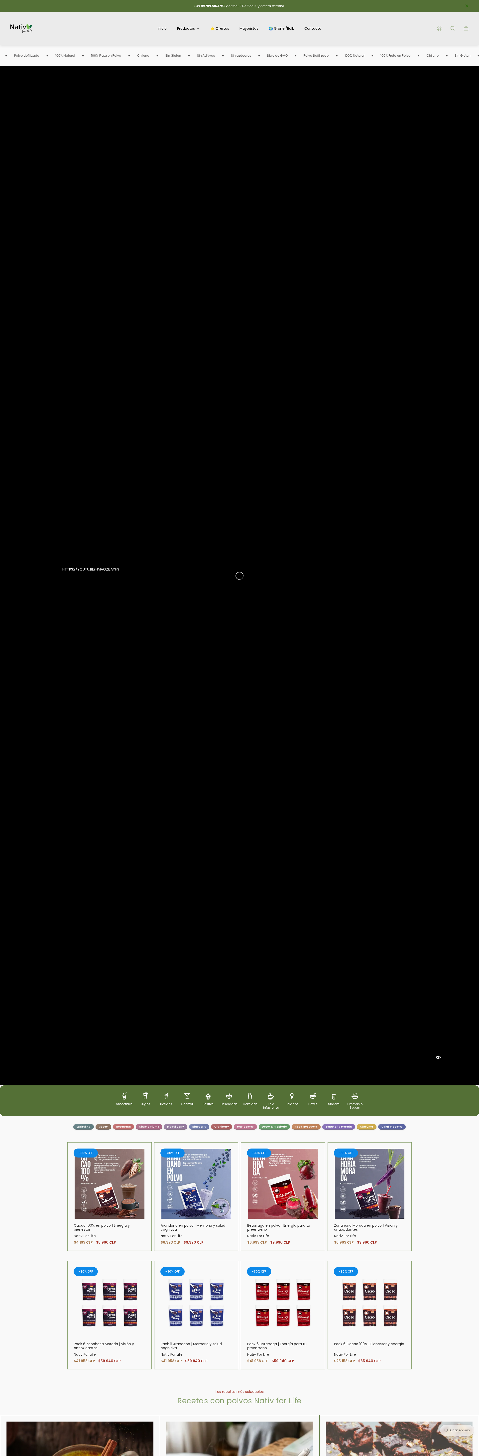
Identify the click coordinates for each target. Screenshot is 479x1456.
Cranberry (221, 1127)
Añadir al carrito (109, 1183)
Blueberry (199, 1127)
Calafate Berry (392, 1127)
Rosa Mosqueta (306, 1127)
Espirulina (84, 1127)
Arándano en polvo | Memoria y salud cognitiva (193, 1227)
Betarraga (123, 1127)
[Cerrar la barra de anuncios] (466, 6)
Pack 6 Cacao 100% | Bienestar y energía (369, 1344)
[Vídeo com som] (438, 1057)
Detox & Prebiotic (274, 1127)
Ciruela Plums (149, 1127)
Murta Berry (245, 1127)
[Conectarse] (439, 28)
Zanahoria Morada (339, 1127)
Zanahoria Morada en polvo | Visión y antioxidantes (366, 1227)
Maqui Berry (175, 1127)
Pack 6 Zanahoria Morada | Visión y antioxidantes (104, 1346)
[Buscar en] (452, 28)
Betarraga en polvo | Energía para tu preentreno (278, 1227)
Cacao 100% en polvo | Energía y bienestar (102, 1227)
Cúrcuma (366, 1127)
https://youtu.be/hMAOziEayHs (90, 569)
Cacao (103, 1127)
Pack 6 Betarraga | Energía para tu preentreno (277, 1346)
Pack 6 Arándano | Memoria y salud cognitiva (191, 1346)
